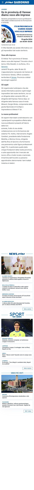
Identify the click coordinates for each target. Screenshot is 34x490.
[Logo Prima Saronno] (17, 2)
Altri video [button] (28, 411)
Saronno (4, 67)
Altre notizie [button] (27, 309)
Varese (13, 77)
